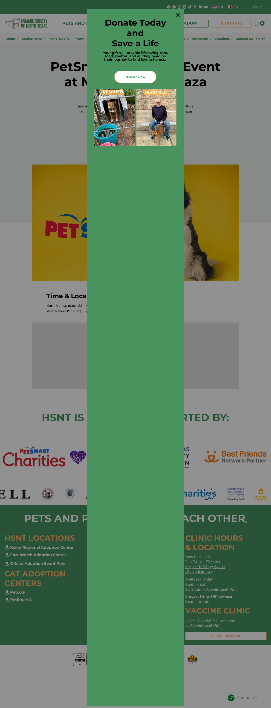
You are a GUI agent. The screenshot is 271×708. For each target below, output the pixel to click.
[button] (178, 15)
